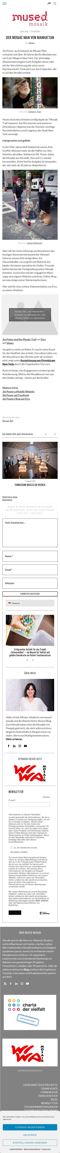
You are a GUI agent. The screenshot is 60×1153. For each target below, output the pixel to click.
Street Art (7, 420)
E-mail (12, 800)
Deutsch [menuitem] (16, 603)
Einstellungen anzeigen (30, 1143)
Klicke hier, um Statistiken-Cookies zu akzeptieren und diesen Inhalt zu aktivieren (30, 314)
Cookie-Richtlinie (15, 1149)
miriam (31, 42)
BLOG (54, 1099)
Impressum (46, 1149)
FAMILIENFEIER (48, 1095)
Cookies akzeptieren (30, 1127)
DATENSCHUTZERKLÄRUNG (41, 1110)
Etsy (43, 339)
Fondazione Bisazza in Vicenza (30, 485)
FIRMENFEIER (49, 1092)
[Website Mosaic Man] (2, 405)
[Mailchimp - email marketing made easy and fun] (44, 915)
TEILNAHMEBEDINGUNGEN (41, 1106)
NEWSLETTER (49, 1103)
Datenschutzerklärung (32, 1149)
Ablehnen (30, 1135)
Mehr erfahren (42, 900)
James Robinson (34, 243)
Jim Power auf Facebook (15, 395)
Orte (26, 31)
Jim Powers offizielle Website (18, 391)
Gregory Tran (34, 111)
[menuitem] (14, 603)
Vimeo (9, 343)
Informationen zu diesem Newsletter (24, 814)
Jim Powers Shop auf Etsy (16, 398)
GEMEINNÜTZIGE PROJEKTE (40, 1084)
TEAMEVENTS (49, 1088)
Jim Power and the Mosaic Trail (19, 339)
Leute (22, 31)
